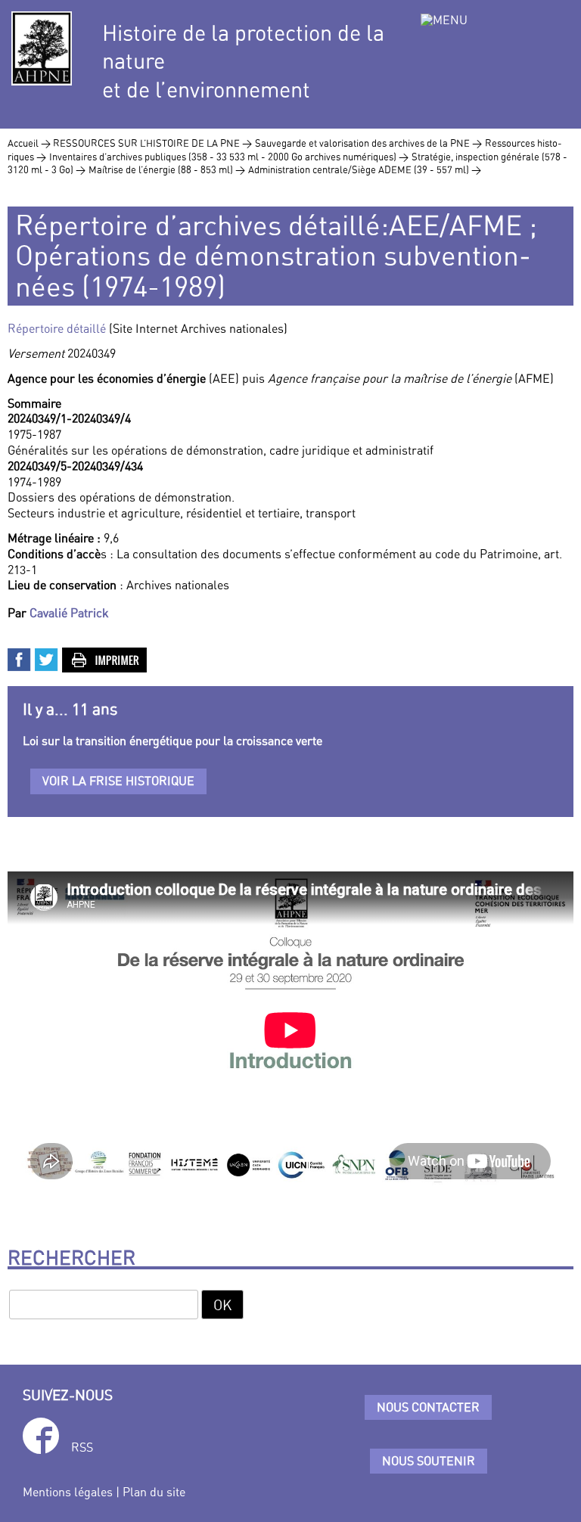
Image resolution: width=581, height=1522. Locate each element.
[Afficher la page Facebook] (41, 1438)
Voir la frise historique (118, 780)
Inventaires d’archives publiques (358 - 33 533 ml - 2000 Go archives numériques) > (229, 157)
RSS (82, 1447)
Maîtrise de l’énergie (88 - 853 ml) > (167, 169)
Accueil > (30, 143)
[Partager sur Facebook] (20, 658)
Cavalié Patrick (69, 612)
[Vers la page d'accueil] (41, 48)
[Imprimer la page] (105, 658)
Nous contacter (428, 1407)
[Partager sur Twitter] (47, 658)
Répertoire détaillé (58, 328)
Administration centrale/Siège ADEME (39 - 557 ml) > (364, 169)
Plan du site (154, 1491)
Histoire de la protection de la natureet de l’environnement (243, 61)
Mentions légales (68, 1491)
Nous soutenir (428, 1460)
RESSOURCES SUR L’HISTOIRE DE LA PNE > (152, 143)
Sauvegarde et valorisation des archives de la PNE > (368, 143)
